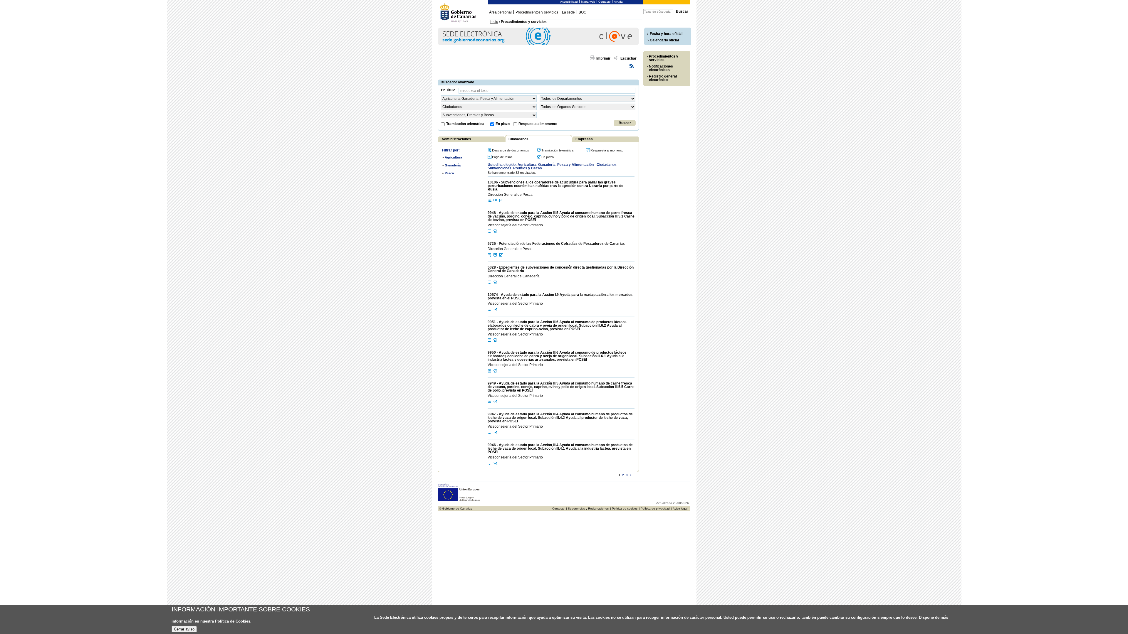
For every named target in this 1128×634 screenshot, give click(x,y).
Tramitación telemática (465, 124)
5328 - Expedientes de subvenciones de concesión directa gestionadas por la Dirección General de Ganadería (561, 269)
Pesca (449, 173)
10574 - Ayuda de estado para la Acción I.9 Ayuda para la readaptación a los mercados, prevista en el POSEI (560, 296)
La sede (568, 12)
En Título (448, 90)
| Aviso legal (679, 508)
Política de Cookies (232, 621)
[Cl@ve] (538, 44)
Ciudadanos (518, 139)
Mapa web (588, 1)
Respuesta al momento (537, 124)
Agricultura (453, 157)
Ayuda (618, 1)
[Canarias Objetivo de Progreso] (459, 500)
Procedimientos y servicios (537, 12)
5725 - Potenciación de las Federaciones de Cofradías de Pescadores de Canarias (556, 244)
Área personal (500, 12)
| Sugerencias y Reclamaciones (587, 508)
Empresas (584, 139)
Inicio (494, 22)
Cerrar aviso (184, 629)
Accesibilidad (569, 1)
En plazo (503, 124)
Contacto (604, 1)
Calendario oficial (664, 40)
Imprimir (603, 58)
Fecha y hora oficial (666, 34)
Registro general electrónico (663, 78)
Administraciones (456, 139)
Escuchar (628, 58)
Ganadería (453, 165)
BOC (582, 12)
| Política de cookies (623, 508)
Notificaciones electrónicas (661, 68)
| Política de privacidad (654, 508)
